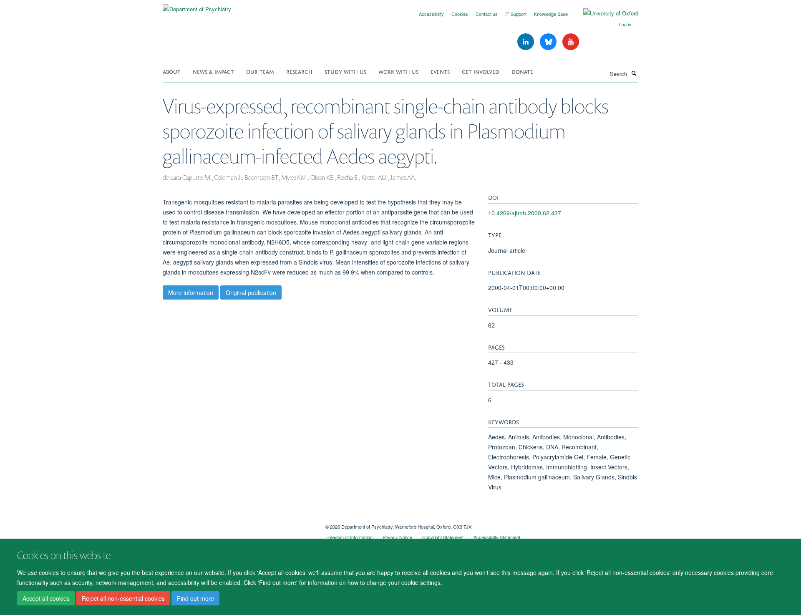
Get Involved (480, 71)
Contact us (487, 13)
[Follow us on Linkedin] (526, 42)
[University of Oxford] (604, 13)
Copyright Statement (442, 537)
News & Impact (213, 71)
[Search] (633, 73)
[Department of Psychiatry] (197, 6)
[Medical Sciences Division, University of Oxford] (238, 524)
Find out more (195, 599)
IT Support (515, 13)
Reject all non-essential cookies (123, 599)
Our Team (260, 71)
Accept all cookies (46, 599)
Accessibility (431, 13)
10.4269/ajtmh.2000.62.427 (524, 213)
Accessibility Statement (497, 537)
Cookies (459, 13)
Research (299, 71)
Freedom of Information (349, 537)
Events (440, 71)
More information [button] (190, 292)
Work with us (398, 71)
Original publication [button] (251, 292)
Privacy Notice (397, 537)
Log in (625, 24)
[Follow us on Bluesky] (549, 42)
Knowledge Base (551, 13)
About (172, 71)
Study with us (345, 71)
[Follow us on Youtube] (570, 42)
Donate (522, 71)
